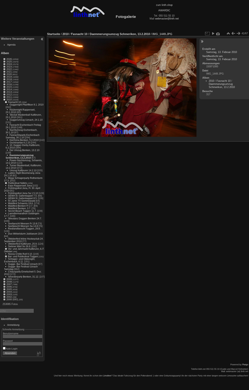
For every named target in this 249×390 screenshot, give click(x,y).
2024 (9, 64)
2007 (9, 284)
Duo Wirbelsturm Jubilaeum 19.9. (25, 233)
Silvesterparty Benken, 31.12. (23, 276)
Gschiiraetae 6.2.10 (20, 142)
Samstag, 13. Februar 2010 (221, 52)
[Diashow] (213, 33)
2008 (9, 281)
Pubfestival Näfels (17, 183)
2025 (9, 61)
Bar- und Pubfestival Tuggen (23, 256)
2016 (9, 84)
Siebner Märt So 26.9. (19, 246)
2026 (9, 59)
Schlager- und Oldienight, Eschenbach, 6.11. (19, 260)
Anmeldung (13, 325)
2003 (9, 294)
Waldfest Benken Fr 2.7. (20, 206)
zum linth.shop (164, 5)
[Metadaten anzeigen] (218, 33)
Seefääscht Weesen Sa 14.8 (23, 226)
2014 (9, 89)
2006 (9, 286)
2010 (9, 99)
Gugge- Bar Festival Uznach (23, 264)
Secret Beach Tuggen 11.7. (22, 211)
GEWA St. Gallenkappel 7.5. (22, 195)
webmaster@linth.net (167, 18)
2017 (9, 82)
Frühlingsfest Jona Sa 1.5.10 (23, 193)
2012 (9, 94)
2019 (9, 77)
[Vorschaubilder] (228, 33)
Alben (5, 53)
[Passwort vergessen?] (38, 354)
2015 (9, 87)
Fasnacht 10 (14, 102)
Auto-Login (11, 348)
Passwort (8, 341)
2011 (9, 97)
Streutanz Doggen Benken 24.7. (25, 218)
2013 (9, 92)
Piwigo (245, 364)
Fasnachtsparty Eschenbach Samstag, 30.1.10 (22, 136)
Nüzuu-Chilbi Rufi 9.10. (20, 254)
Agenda (11, 44)
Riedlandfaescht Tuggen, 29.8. (24, 228)
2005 (9, 289)
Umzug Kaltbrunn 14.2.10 (23, 170)
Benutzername (10, 333)
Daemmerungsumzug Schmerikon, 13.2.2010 (19, 156)
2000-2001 (12, 299)
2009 (9, 279)
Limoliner (107, 375)
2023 (9, 66)
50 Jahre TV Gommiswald (21, 200)
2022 (9, 69)
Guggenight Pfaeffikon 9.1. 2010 (27, 104)
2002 (9, 297)
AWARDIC (164, 10)
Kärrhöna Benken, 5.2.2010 (24, 140)
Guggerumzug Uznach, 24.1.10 (26, 120)
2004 (9, 292)
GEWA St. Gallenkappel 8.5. (22, 198)
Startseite (53, 34)
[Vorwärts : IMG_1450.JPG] (238, 33)
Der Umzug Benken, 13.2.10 (24, 150)
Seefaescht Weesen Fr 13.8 (22, 223)
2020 (9, 74)
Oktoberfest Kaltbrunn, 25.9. (22, 243)
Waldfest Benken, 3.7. (19, 208)
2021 (9, 71)
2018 (9, 79)
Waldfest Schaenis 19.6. (20, 203)
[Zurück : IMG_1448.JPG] (233, 33)
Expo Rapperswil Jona (20, 185)
